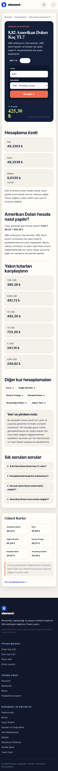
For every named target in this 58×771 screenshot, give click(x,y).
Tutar (12, 69)
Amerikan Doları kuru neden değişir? (29, 499)
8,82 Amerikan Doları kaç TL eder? (28, 466)
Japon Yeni (39, 402)
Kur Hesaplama (21, 17)
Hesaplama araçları (11, 695)
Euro (10, 387)
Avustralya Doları (16, 402)
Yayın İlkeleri (17, 442)
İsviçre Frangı (14, 395)
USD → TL (13, 61)
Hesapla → (29, 94)
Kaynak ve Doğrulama (12, 727)
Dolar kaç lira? (8, 649)
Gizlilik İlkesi (7, 747)
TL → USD (25, 61)
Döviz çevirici (8, 664)
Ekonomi (5, 681)
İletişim (5, 737)
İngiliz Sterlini (27, 387)
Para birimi (14, 80)
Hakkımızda (7, 712)
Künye (4, 717)
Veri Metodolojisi (41, 438)
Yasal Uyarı (7, 752)
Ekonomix (8, 17)
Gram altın (6, 659)
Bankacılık (6, 685)
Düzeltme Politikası (11, 742)
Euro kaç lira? (8, 654)
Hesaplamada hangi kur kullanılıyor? (29, 476)
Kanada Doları (36, 395)
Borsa (4, 690)
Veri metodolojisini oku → (16, 582)
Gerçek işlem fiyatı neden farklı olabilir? (25, 487)
